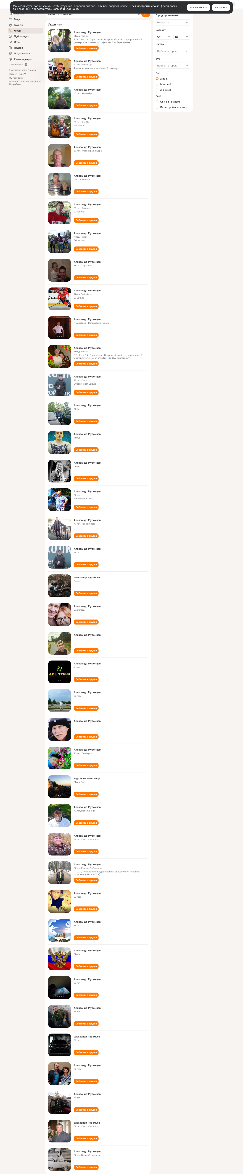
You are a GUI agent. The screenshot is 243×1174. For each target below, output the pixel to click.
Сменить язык (16, 64)
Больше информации (66, 9)
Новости (13, 74)
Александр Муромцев (87, 32)
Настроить (221, 7)
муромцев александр (87, 778)
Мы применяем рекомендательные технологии (25, 81)
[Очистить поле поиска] (139, 14)
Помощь (32, 70)
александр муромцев (87, 577)
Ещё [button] (21, 74)
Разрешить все (198, 7)
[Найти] (145, 14)
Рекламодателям (18, 70)
